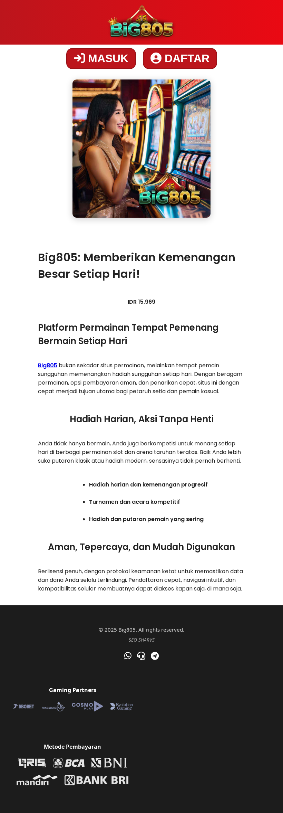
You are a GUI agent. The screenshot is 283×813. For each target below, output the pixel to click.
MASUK (106, 58)
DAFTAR (185, 58)
